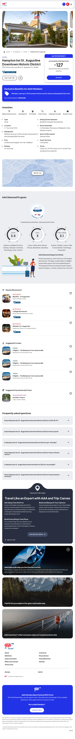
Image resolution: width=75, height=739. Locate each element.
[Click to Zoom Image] (35, 29)
